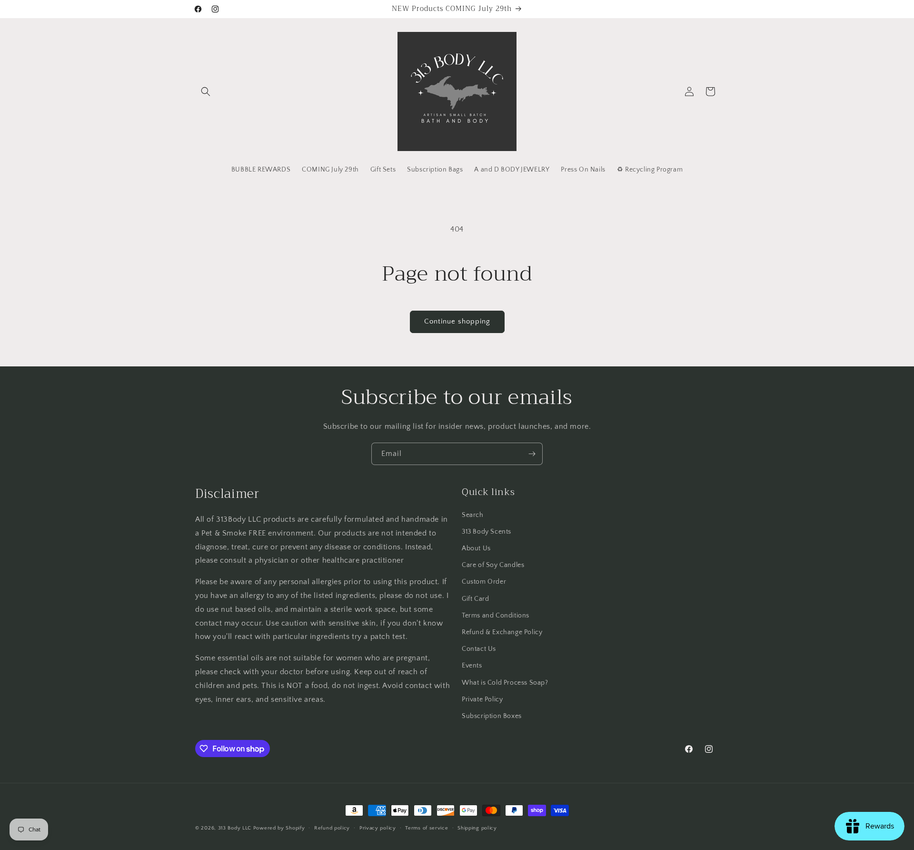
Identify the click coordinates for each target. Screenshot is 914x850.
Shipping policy (477, 828)
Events (472, 665)
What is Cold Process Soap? (505, 683)
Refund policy (332, 828)
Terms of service (426, 828)
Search (473, 515)
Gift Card (475, 599)
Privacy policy (377, 828)
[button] (205, 91)
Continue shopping (457, 321)
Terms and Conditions (495, 615)
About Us (476, 548)
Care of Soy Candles (493, 565)
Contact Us (479, 649)
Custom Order (484, 582)
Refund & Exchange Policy (502, 632)
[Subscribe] (531, 454)
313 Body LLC (234, 828)
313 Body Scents (486, 532)
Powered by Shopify (279, 828)
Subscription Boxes (492, 716)
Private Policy (482, 699)
